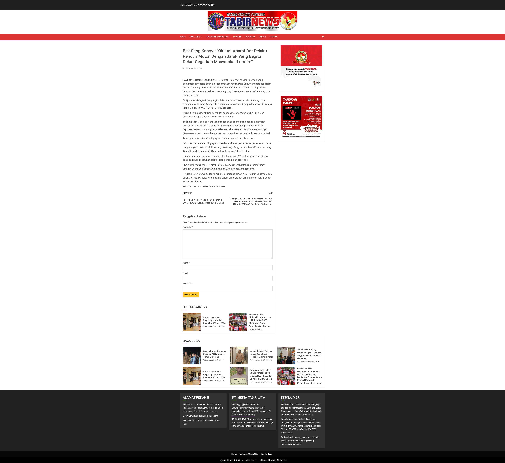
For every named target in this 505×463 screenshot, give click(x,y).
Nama (186, 263)
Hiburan (273, 37)
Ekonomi (237, 37)
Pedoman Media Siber (249, 454)
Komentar (188, 227)
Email (186, 273)
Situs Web (187, 283)
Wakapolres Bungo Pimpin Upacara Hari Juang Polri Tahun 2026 (214, 320)
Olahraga (250, 37)
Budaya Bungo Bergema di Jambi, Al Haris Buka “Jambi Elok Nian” (214, 354)
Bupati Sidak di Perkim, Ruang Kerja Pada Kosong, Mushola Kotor (261, 354)
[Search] (323, 36)
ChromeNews (267, 460)
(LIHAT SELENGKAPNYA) (243, 414)
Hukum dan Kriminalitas (217, 37)
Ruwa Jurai (194, 37)
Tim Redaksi (266, 454)
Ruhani (262, 37)
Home (182, 37)
